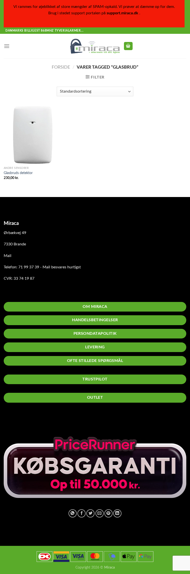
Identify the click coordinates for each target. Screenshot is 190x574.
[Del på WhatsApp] (73, 513)
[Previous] (86, 420)
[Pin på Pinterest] (108, 513)
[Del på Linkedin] (117, 513)
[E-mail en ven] (99, 513)
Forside (61, 67)
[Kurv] (128, 46)
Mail (7, 256)
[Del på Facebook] (81, 513)
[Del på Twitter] (90, 513)
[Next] (100, 420)
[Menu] (7, 46)
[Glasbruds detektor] (32, 135)
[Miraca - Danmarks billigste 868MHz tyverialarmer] (95, 46)
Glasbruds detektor (18, 173)
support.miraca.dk (122, 13)
